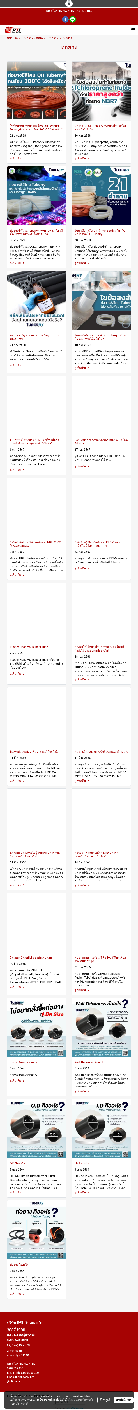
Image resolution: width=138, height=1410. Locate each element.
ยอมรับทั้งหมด (123, 1400)
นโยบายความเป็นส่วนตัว (80, 1400)
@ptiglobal (13, 1381)
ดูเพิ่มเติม (16, 158)
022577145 (28, 1364)
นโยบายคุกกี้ (22, 1403)
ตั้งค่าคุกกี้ (105, 1400)
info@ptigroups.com (28, 1372)
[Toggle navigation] (133, 30)
